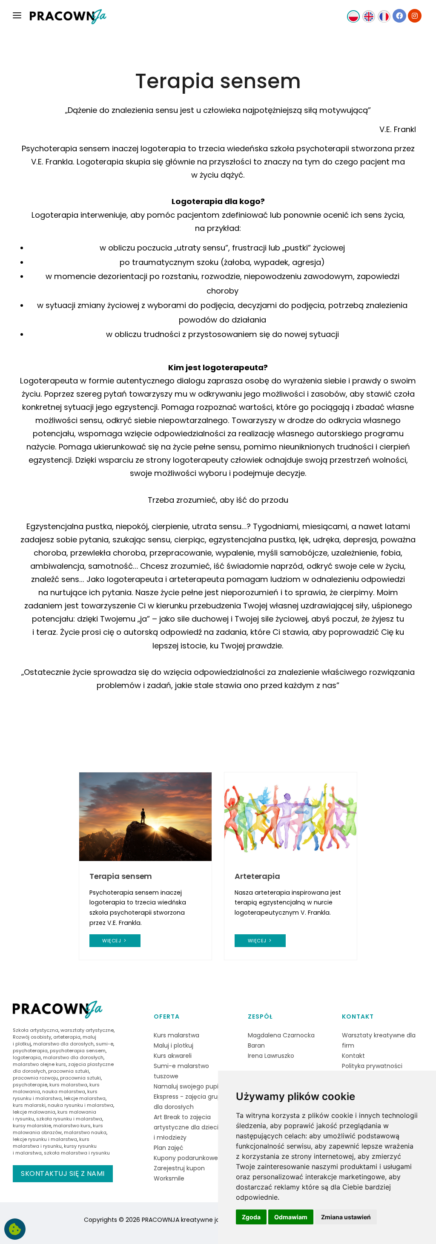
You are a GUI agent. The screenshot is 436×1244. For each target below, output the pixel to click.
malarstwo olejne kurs (39, 1064)
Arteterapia (257, 876)
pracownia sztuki (68, 1071)
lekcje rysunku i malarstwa (45, 1139)
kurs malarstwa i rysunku (51, 1142)
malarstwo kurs (72, 1125)
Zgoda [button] (251, 1217)
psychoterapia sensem (78, 1050)
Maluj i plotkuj (173, 1045)
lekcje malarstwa (85, 1098)
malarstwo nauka (85, 1132)
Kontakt (358, 1016)
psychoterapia (30, 1050)
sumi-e (104, 1043)
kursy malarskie (32, 1125)
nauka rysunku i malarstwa (80, 1105)
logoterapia (27, 1057)
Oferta (167, 1016)
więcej (112, 940)
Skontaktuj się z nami (63, 1173)
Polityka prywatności (372, 1066)
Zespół (260, 1016)
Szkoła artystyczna (35, 1030)
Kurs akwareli (173, 1055)
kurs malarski (29, 1105)
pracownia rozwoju (35, 1077)
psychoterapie (30, 1084)
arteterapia (66, 1037)
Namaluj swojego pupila (189, 1086)
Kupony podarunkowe (186, 1158)
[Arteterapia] (290, 816)
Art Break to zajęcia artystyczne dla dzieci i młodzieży (186, 1127)
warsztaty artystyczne (87, 1030)
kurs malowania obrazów (58, 1129)
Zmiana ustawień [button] (346, 1217)
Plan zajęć (169, 1147)
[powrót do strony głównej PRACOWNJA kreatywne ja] (68, 17)
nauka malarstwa (63, 1091)
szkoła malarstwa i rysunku (77, 1152)
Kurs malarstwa (176, 1035)
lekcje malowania (34, 1112)
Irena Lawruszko (271, 1055)
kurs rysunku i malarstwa (55, 1095)
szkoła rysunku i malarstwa (69, 1118)
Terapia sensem (120, 876)
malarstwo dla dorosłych (63, 1043)
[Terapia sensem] (145, 816)
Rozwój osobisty (32, 1037)
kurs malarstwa (68, 1084)
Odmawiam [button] (290, 1217)
